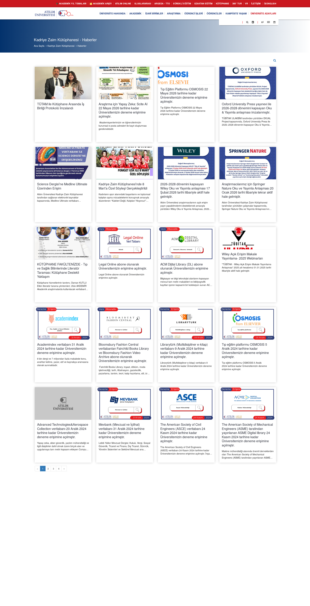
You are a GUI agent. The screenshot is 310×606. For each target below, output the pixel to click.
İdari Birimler (154, 13)
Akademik (135, 13)
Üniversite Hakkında (112, 13)
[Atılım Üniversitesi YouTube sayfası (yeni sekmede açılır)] (238, 22)
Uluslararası (142, 3)
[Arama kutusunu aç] (247, 22)
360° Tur (237, 3)
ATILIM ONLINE (123, 3)
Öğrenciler (214, 13)
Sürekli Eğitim (182, 3)
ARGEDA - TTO (162, 3)
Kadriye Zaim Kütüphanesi (60, 45)
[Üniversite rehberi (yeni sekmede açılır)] (253, 22)
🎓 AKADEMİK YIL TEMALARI (71, 3)
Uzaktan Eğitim (203, 3)
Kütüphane (222, 3)
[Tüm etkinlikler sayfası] (274, 22)
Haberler (82, 45)
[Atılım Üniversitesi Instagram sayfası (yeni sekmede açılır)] (234, 22)
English (271, 3)
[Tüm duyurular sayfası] (262, 22)
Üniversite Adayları (263, 13)
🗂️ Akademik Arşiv (101, 3)
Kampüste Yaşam (236, 13)
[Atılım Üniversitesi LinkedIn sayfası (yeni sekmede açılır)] (230, 22)
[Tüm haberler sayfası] (268, 22)
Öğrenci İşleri (193, 13)
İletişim (256, 3)
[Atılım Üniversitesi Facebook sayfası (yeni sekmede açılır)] (222, 22)
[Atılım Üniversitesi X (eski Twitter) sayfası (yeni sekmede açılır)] (226, 22)
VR (246, 3)
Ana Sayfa (39, 45)
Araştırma (174, 13)
